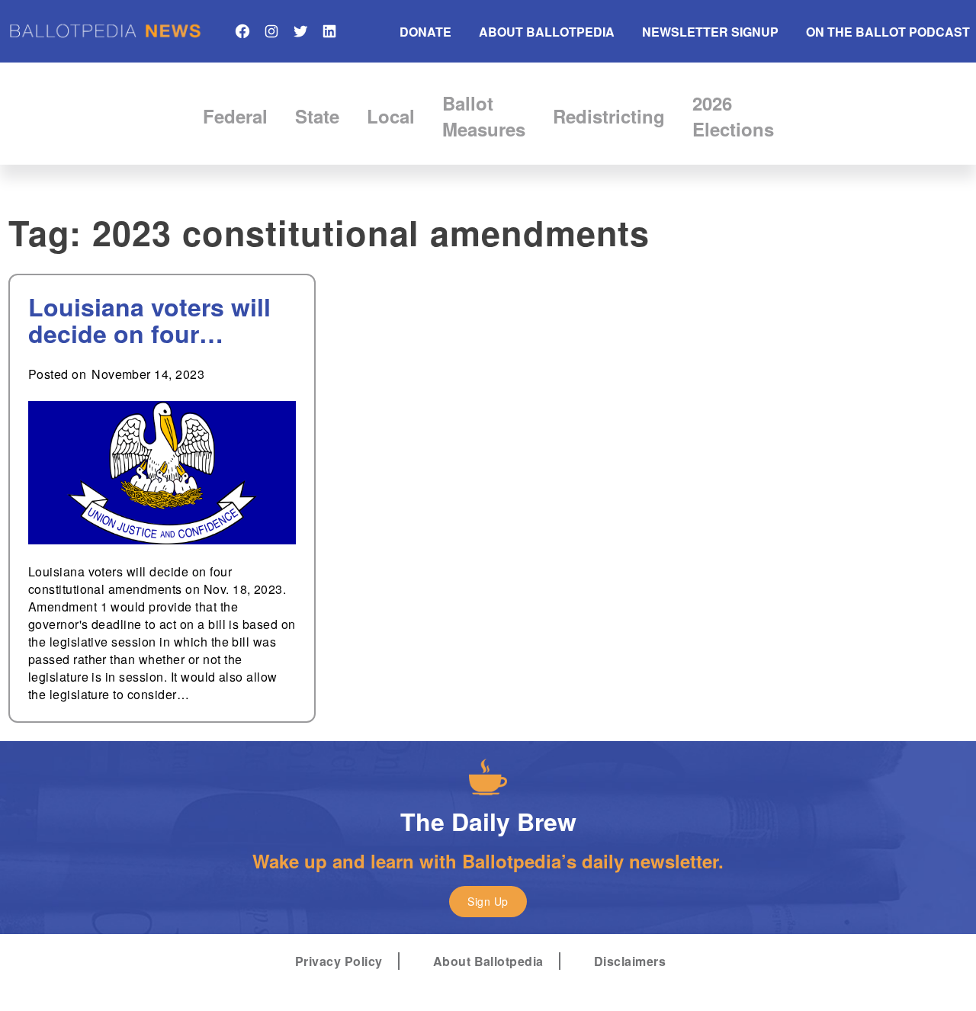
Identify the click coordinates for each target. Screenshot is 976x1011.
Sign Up (487, 901)
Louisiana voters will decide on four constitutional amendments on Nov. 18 (151, 320)
